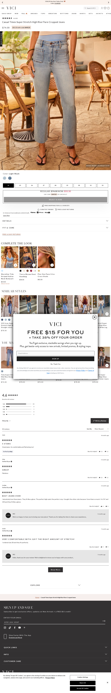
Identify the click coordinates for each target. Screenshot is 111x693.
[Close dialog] (94, 317)
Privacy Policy (50, 678)
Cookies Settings (82, 677)
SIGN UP (55, 359)
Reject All (83, 683)
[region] (55, 682)
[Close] (107, 682)
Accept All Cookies (83, 688)
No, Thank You (55, 364)
